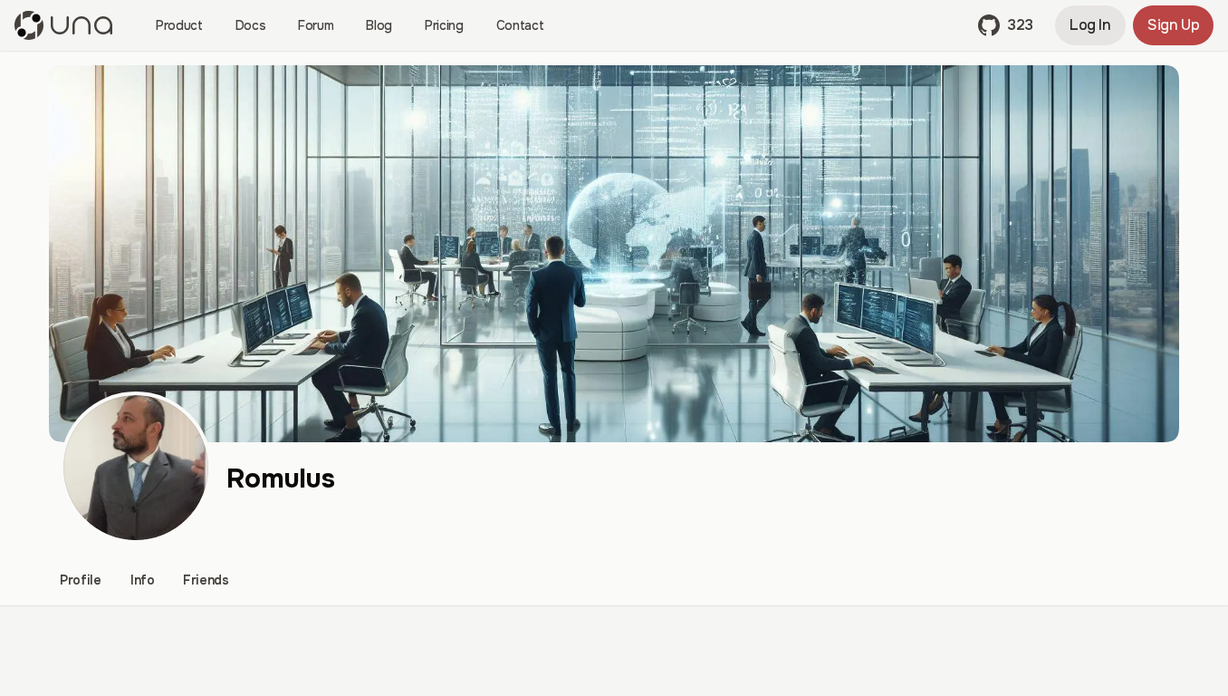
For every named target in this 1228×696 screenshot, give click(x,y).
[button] (1006, 25)
